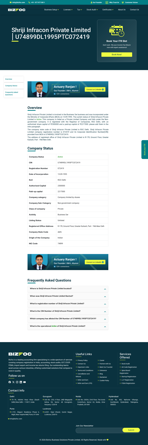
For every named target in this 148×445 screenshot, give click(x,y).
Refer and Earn (82, 380)
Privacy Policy (82, 360)
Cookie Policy (104, 380)
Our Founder (97, 2)
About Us (121, 10)
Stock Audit (125, 364)
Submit (131, 430)
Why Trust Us (114, 2)
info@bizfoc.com (18, 2)
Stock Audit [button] (91, 10)
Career (101, 360)
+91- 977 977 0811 (38, 2)
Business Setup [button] (50, 10)
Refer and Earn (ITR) (84, 383)
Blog (101, 374)
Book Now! (117, 54)
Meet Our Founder (106, 367)
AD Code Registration (129, 367)
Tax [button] (79, 10)
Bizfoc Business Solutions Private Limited (63, 440)
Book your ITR (145, 149)
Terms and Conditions (85, 370)
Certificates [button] (107, 10)
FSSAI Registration (128, 383)
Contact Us (134, 10)
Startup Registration (128, 376)
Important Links (83, 367)
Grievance (103, 370)
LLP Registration (127, 380)
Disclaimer (103, 377)
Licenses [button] (67, 10)
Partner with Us (105, 364)
